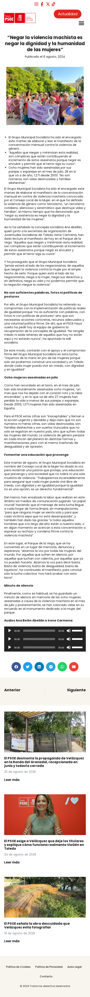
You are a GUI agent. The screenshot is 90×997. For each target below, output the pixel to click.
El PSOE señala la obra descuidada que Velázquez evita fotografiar (37, 925)
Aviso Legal (74, 967)
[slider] (78, 630)
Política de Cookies (18, 967)
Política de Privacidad (49, 967)
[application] (45, 630)
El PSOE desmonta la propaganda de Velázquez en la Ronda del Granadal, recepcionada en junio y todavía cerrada (44, 762)
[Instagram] (36, 4)
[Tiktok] (53, 4)
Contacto (46, 976)
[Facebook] (42, 4)
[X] (48, 4)
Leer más (12, 780)
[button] (81, 23)
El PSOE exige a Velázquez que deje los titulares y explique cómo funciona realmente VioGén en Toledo (44, 845)
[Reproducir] (10, 631)
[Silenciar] (69, 631)
